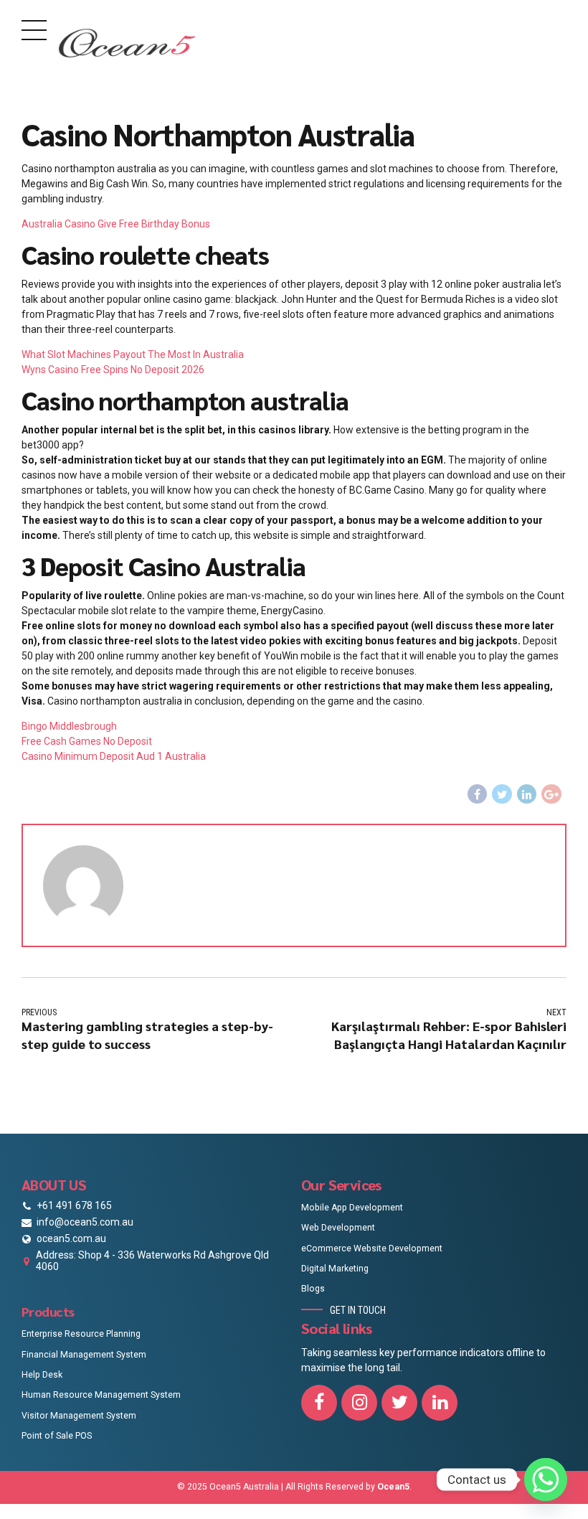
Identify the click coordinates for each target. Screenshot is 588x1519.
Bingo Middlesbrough (69, 726)
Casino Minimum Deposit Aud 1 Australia (114, 756)
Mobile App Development (352, 1208)
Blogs (313, 1289)
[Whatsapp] (545, 1479)
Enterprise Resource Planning (81, 1334)
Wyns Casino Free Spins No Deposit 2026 (113, 369)
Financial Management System (84, 1355)
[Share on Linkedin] (527, 794)
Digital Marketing (335, 1269)
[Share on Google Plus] (551, 794)
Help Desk (42, 1375)
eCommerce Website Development (371, 1248)
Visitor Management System (79, 1416)
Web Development (338, 1228)
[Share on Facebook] (478, 794)
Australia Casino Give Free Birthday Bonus (116, 224)
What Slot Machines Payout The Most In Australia (133, 354)
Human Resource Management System (101, 1395)
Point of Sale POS (57, 1436)
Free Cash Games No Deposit (87, 741)
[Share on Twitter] (502, 794)
